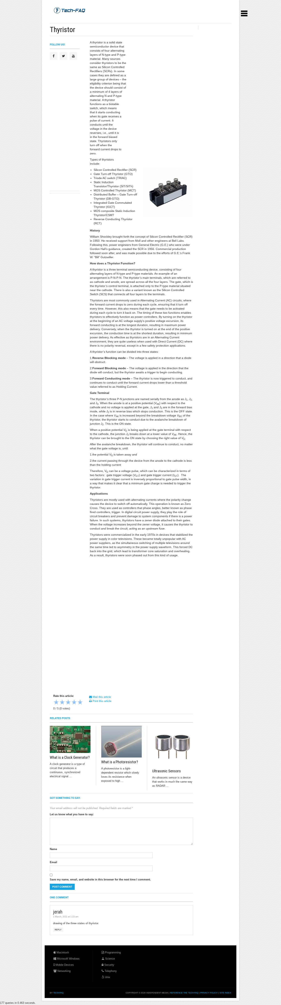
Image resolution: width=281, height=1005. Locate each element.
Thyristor (62, 29)
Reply (58, 930)
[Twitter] (63, 56)
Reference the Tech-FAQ (184, 993)
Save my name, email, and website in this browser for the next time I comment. (100, 879)
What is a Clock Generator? (70, 757)
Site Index (225, 993)
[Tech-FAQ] (69, 10)
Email (53, 862)
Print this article (101, 701)
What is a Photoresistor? (119, 762)
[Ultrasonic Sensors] (172, 746)
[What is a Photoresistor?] (121, 742)
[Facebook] (53, 56)
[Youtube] (73, 56)
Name (53, 849)
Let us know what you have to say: (72, 814)
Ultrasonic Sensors (166, 771)
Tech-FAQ (58, 993)
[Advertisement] (125, 18)
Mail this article (101, 697)
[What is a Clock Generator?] (70, 739)
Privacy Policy (209, 993)
